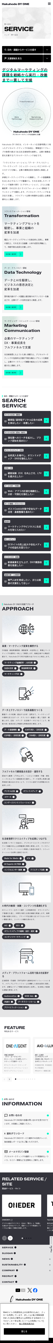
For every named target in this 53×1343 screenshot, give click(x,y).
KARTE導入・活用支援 (34, 730)
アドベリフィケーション (14, 1007)
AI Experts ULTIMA (12, 864)
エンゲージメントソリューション (17, 802)
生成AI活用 (8, 668)
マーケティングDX (11, 674)
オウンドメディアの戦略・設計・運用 (19, 931)
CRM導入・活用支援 (37, 735)
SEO (18, 925)
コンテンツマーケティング (14, 937)
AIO (6, 925)
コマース (7, 797)
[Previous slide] (4, 1079)
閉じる (24, 1331)
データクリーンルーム (27, 1002)
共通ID (7, 1002)
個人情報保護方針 (26, 1324)
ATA (28, 858)
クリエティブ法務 (37, 870)
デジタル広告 (9, 791)
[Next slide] (9, 1079)
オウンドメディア (30, 791)
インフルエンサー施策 (13, 870)
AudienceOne (10, 996)
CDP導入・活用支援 (12, 735)
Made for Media (11, 858)
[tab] (15, 1079)
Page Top (51, 1249)
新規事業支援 (26, 668)
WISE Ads (29, 996)
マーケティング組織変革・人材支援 (18, 663)
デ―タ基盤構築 (10, 730)
